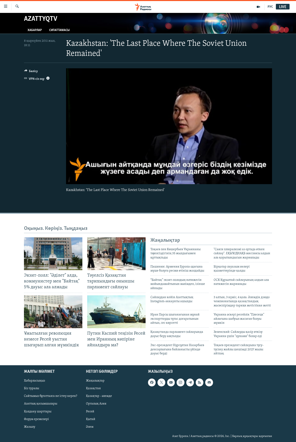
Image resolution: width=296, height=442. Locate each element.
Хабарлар (35, 30)
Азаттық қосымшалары (40, 404)
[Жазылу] (209, 382)
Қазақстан (93, 388)
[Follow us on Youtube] (171, 382)
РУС (270, 6)
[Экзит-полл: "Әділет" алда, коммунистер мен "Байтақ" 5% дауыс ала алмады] (53, 253)
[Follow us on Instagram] (180, 382)
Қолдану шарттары (37, 411)
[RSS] (199, 382)
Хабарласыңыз (34, 381)
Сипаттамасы (59, 30)
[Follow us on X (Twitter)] (161, 382)
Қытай (90, 419)
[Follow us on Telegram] (190, 382)
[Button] (31, 72)
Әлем (89, 427)
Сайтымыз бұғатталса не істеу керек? (50, 396)
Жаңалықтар (95, 381)
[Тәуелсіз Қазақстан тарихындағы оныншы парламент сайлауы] (116, 253)
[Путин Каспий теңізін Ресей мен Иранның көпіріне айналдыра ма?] (116, 311)
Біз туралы (31, 388)
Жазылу (29, 427)
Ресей (90, 411)
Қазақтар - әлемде (99, 396)
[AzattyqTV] (258, 7)
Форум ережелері (36, 419)
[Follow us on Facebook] (152, 382)
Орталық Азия (96, 404)
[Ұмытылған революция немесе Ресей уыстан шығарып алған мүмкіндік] (53, 311)
